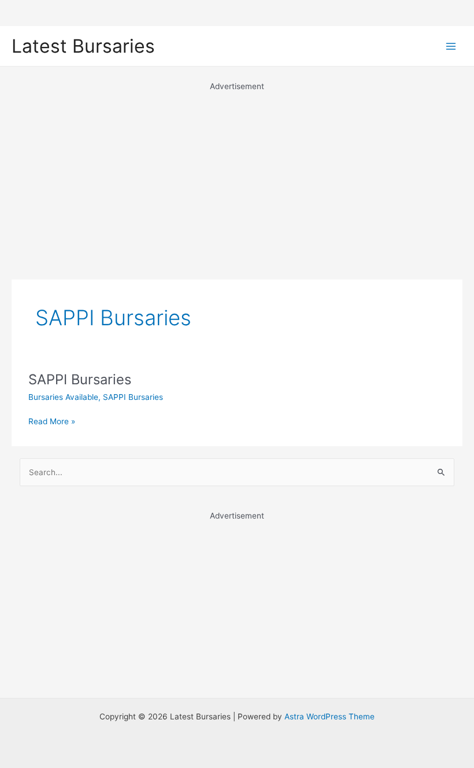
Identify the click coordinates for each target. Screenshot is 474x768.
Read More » (51, 422)
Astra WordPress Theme (329, 716)
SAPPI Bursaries (79, 379)
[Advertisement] (237, 174)
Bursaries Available (63, 397)
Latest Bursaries (83, 46)
